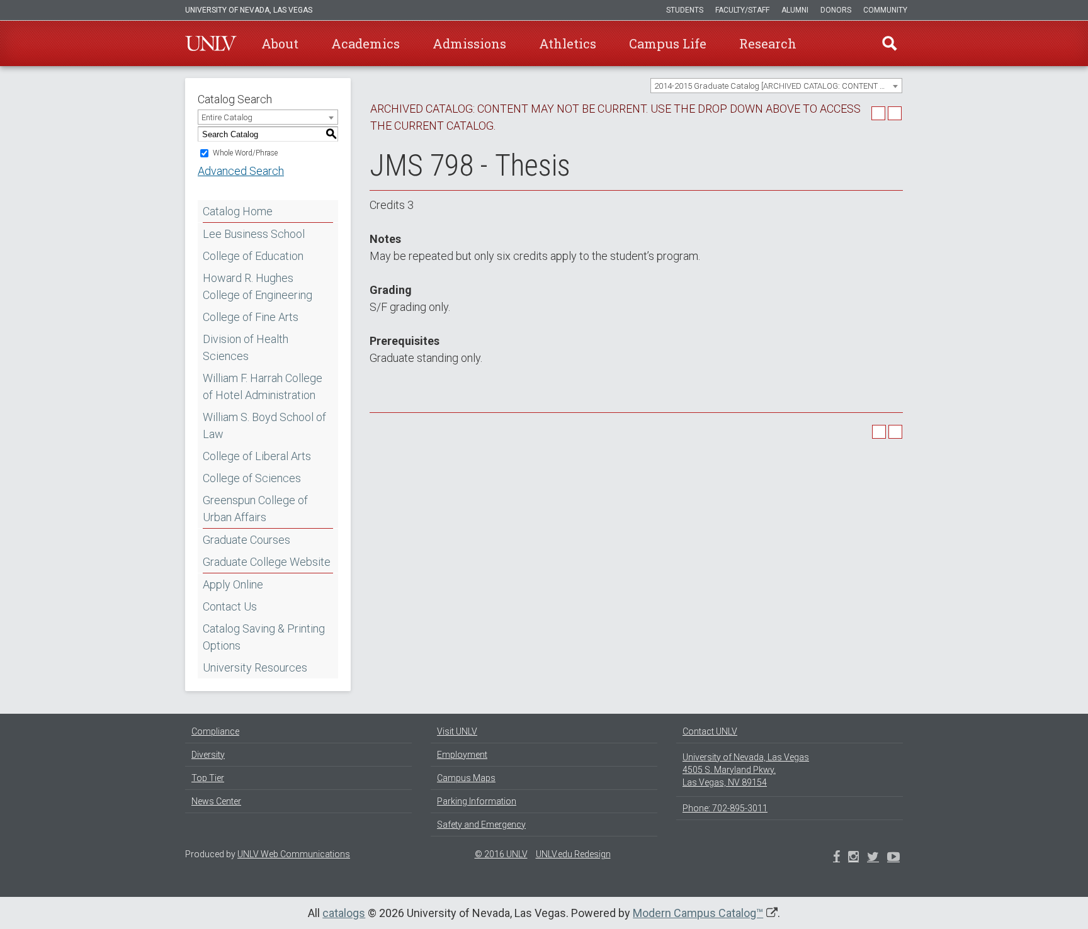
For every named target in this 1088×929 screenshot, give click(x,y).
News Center (216, 801)
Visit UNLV (457, 731)
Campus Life (667, 43)
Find (889, 43)
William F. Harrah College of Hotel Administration (262, 386)
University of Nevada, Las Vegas (248, 10)
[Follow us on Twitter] (853, 858)
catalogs (343, 913)
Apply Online (233, 584)
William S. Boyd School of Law (264, 425)
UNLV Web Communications (293, 854)
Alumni (794, 10)
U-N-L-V (211, 43)
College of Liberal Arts (257, 456)
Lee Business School (254, 233)
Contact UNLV (710, 731)
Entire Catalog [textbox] (226, 117)
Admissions (469, 43)
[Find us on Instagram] (873, 858)
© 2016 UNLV (501, 854)
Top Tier (207, 778)
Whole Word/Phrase (245, 153)
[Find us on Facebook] (836, 858)
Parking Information (476, 801)
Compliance (215, 731)
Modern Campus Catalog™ (698, 913)
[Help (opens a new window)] (895, 113)
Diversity (208, 755)
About (279, 43)
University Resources (255, 667)
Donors (835, 10)
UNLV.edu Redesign (573, 854)
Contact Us (230, 606)
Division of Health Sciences (245, 347)
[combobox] (776, 85)
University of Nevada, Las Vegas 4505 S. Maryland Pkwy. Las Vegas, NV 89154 (746, 769)
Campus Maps (466, 778)
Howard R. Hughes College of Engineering (257, 286)
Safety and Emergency (481, 824)
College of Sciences (252, 478)
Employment (462, 755)
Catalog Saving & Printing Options (264, 637)
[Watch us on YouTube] (893, 858)
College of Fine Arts (250, 317)
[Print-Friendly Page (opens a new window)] (878, 113)
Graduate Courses (246, 539)
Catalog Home (238, 211)
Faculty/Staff (742, 10)
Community (885, 10)
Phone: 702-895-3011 (725, 808)
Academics (365, 43)
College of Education (253, 255)
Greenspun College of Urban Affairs (255, 508)
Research (767, 43)
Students (684, 10)
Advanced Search (241, 170)
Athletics (567, 43)
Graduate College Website (267, 561)
